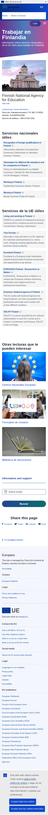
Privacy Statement (9, 598)
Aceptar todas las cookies (22, 802)
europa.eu (23, 617)
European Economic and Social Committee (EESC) (22, 729)
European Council (9, 700)
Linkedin (32, 524)
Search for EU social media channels (17, 655)
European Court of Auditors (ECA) (15, 721)
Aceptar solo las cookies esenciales (27, 809)
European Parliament (10, 696)
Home (5, 16)
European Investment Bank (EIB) (15, 737)
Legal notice (7, 676)
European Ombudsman (11, 741)
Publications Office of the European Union (19, 758)
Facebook (8, 524)
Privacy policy (7, 671)
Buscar (24, 503)
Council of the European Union (14, 704)
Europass (8, 555)
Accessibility (7, 569)
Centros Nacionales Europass (19, 384)
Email (43, 524)
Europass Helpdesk (10, 581)
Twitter (20, 524)
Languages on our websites (13, 667)
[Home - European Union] (20, 8)
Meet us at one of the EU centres (15, 643)
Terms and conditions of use (13, 593)
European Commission (11, 709)
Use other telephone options (13, 634)
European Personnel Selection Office (17, 754)
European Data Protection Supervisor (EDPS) (20, 745)
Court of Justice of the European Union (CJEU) (21, 713)
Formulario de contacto (15, 422)
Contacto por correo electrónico (15, 109)
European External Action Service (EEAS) (18, 725)
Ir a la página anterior (14, 540)
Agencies (5, 762)
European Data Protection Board (15, 750)
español (42, 8)
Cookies (5, 680)
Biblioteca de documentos (16, 459)
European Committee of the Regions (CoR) (19, 733)
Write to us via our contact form (14, 638)
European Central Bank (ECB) (14, 717)
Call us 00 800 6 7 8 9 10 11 (13, 630)
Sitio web (6, 103)
